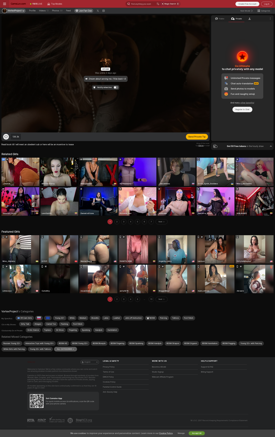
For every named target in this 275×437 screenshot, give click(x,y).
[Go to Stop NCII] (84, 420)
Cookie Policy (166, 433)
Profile (32, 10)
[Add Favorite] (6, 137)
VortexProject (9, 311)
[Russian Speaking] (39, 318)
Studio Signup (158, 372)
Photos (57, 10)
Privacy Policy (109, 367)
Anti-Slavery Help (110, 392)
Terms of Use (108, 372)
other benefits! (247, 103)
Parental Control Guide (112, 387)
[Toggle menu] (4, 4)
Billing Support (207, 372)
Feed (68, 10)
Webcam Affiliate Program (162, 377)
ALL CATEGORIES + (65, 349)
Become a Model (159, 367)
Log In (266, 4)
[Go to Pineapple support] (70, 420)
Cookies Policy (109, 382)
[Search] (158, 4)
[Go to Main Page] (18, 4)
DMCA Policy (108, 377)
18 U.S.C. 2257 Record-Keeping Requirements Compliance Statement (218, 421)
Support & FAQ (207, 367)
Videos (44, 10)
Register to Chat (242, 109)
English (88, 362)
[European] (48, 318)
